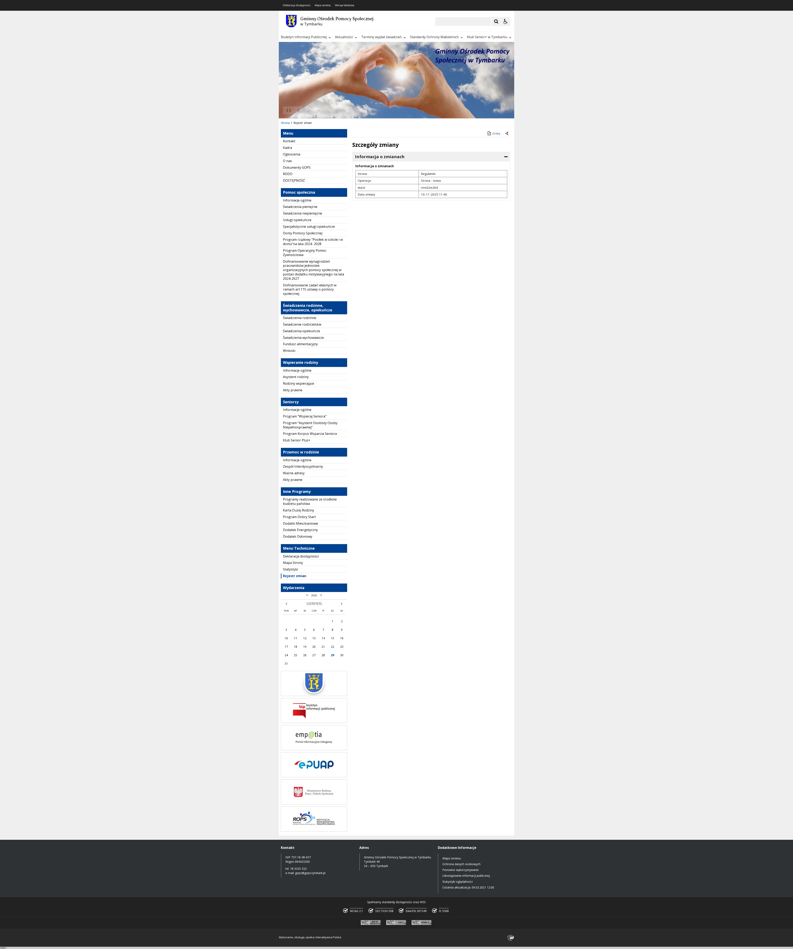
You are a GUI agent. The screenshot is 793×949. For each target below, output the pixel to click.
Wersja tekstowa (344, 5)
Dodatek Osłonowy (297, 536)
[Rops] (314, 830)
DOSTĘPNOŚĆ (294, 180)
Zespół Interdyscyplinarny (303, 466)
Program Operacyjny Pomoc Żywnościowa (304, 252)
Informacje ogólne (297, 200)
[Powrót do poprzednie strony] (507, 133)
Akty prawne (292, 390)
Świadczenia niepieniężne (302, 213)
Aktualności (344, 37)
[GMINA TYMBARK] (314, 695)
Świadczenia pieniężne (300, 206)
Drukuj (496, 133)
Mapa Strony (293, 562)
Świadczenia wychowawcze (303, 337)
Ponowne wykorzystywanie (460, 870)
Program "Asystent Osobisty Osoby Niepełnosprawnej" (310, 425)
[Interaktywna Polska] (511, 938)
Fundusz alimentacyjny (300, 344)
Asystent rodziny (296, 377)
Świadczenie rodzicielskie (302, 324)
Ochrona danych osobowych (461, 864)
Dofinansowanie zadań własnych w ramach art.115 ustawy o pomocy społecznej (309, 289)
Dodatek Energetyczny (300, 530)
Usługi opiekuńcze (297, 220)
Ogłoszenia (291, 154)
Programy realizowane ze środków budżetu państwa (310, 501)
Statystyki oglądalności (457, 882)
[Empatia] (314, 749)
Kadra (287, 147)
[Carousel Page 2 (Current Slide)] (323, 110)
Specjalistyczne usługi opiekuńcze (309, 226)
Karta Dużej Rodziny (298, 510)
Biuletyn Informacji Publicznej (304, 37)
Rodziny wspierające (298, 383)
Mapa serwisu (323, 5)
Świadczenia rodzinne (299, 318)
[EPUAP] (314, 776)
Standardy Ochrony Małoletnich (434, 37)
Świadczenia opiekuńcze (301, 331)
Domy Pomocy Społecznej (302, 233)
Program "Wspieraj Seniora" (304, 416)
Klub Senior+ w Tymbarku (487, 37)
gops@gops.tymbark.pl (310, 873)
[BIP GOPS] (314, 722)
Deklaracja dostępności (297, 5)
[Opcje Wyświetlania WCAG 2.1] (505, 21)
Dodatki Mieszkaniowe (300, 523)
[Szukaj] (496, 21)
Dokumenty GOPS (297, 167)
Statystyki (290, 569)
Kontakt (289, 141)
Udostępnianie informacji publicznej (466, 876)
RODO (287, 174)
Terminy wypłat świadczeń (381, 37)
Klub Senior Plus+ (296, 440)
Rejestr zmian (294, 576)
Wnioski (289, 350)
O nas (287, 161)
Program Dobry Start (299, 517)
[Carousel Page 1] (319, 110)
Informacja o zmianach (380, 156)
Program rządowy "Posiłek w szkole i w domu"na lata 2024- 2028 (313, 241)
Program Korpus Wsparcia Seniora (310, 433)
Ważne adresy (294, 473)
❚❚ (287, 110)
